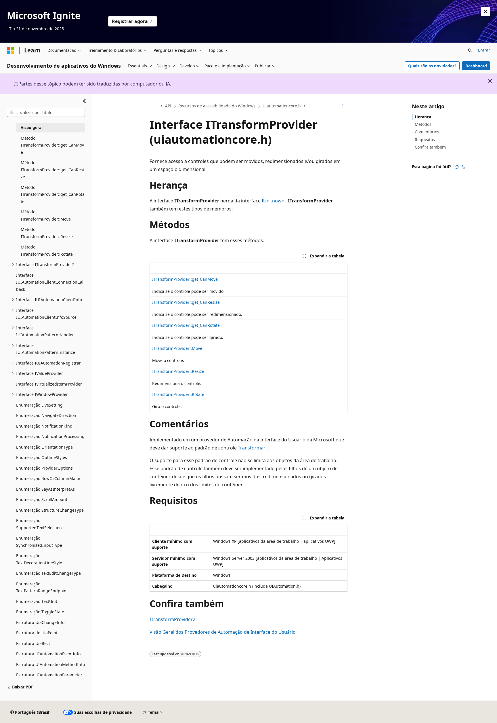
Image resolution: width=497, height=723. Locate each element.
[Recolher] (84, 101)
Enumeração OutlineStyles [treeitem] (41, 457)
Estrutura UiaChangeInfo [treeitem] (40, 622)
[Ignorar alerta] (485, 11)
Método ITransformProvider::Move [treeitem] (46, 215)
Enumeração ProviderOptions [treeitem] (44, 468)
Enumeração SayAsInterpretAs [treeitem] (45, 489)
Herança (423, 116)
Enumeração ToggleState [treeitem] (40, 611)
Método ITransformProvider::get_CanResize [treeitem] (52, 169)
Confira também (430, 147)
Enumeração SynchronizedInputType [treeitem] (39, 541)
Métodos (423, 124)
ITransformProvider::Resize (178, 371)
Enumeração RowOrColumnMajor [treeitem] (48, 478)
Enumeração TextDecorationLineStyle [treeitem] (39, 559)
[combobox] (46, 112)
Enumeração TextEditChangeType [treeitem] (48, 573)
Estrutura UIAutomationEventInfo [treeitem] (48, 653)
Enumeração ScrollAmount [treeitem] (41, 499)
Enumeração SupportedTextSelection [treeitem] (39, 524)
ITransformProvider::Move (177, 348)
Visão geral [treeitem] (32, 127)
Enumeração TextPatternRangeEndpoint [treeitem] (42, 587)
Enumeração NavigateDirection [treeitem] (46, 415)
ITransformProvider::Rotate (178, 394)
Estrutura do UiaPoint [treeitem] (37, 632)
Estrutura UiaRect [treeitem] (33, 643)
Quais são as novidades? (432, 66)
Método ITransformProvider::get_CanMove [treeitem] (52, 145)
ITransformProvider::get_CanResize (186, 302)
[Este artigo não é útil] (463, 166)
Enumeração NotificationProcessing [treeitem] (50, 436)
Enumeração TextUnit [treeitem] (36, 601)
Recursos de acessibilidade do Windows (216, 106)
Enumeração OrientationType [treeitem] (44, 447)
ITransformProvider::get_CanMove (185, 279)
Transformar (251, 448)
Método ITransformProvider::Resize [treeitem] (47, 233)
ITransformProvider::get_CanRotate (186, 325)
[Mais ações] (342, 106)
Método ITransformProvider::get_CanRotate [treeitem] (53, 194)
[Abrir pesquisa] (470, 50)
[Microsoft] (10, 50)
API (168, 106)
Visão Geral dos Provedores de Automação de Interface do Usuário (223, 632)
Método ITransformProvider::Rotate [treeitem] (47, 250)
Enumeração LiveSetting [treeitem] (39, 405)
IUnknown (273, 201)
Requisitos (425, 139)
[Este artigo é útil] (456, 166)
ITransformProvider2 (172, 619)
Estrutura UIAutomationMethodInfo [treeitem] (50, 664)
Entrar (484, 50)
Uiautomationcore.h (282, 106)
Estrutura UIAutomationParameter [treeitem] (49, 675)
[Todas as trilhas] (155, 106)
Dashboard (476, 66)
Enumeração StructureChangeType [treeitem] (50, 510)
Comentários (427, 131)
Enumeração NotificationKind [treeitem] (44, 426)
